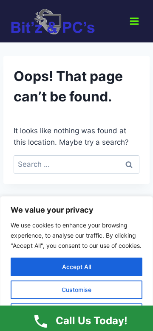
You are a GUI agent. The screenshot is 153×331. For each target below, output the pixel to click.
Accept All (76, 266)
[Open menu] (134, 21)
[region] (76, 263)
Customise (76, 289)
